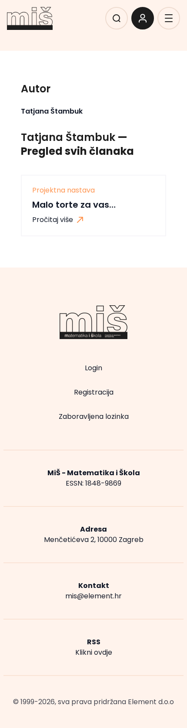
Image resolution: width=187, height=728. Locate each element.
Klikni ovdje (93, 652)
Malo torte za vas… (74, 205)
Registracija (94, 392)
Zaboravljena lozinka (94, 416)
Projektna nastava (63, 190)
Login (93, 368)
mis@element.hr (93, 596)
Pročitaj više (53, 220)
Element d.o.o (151, 702)
